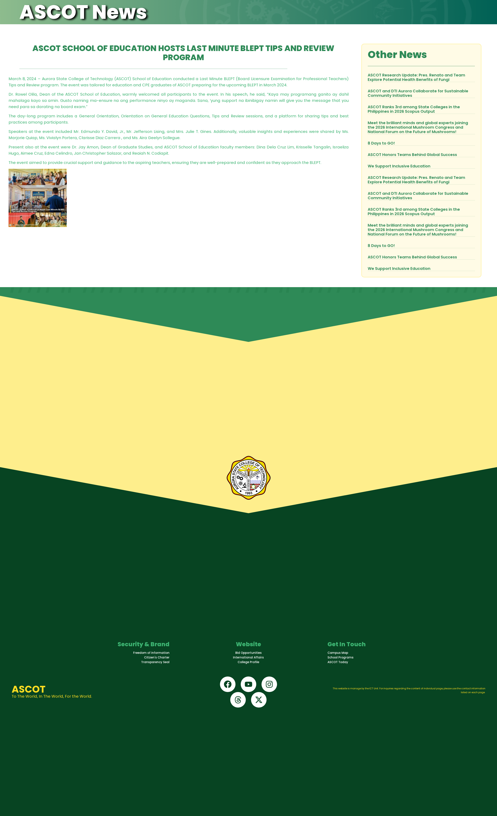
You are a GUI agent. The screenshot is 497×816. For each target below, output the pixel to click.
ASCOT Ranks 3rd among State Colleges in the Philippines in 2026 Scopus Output (414, 109)
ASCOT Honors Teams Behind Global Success (412, 154)
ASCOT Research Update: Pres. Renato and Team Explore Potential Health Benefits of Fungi (416, 77)
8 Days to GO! (381, 143)
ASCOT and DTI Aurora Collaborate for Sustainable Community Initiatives (418, 93)
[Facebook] (227, 684)
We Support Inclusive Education (399, 166)
